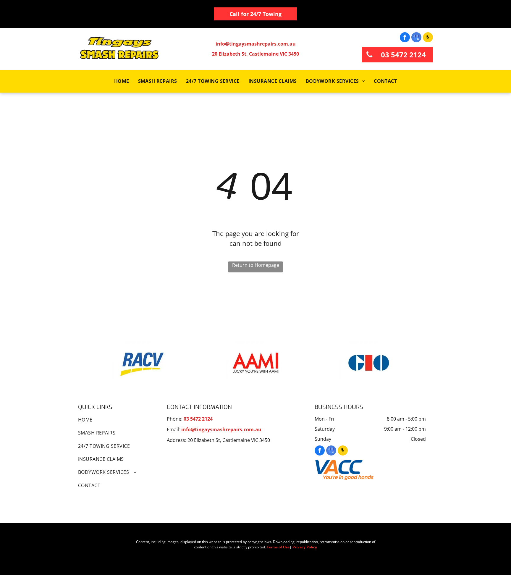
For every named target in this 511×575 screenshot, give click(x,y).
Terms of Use (278, 547)
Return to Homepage (255, 265)
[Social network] (428, 38)
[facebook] (405, 38)
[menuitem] (122, 81)
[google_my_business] (416, 38)
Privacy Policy (304, 547)
